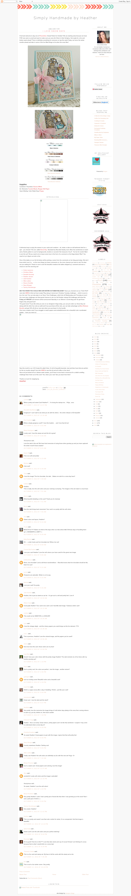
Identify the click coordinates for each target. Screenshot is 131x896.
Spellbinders (62, 389)
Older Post (85, 874)
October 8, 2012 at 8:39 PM (35, 727)
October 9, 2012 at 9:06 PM (35, 801)
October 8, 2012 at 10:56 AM (35, 639)
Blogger (105, 171)
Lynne (25, 572)
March (97, 413)
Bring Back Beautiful (100, 264)
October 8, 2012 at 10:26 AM (35, 618)
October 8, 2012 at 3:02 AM (35, 425)
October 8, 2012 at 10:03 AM (35, 598)
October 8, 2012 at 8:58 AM (35, 545)
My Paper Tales (98, 137)
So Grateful (98, 366)
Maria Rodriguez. (29, 430)
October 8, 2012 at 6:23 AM (35, 458)
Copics (48, 389)
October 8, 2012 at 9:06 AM (35, 555)
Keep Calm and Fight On (101, 371)
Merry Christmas (99, 382)
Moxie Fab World (104, 298)
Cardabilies (109, 268)
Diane (25, 666)
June (96, 406)
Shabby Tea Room (102, 308)
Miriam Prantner (29, 763)
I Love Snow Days (100, 389)
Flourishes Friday (99, 394)
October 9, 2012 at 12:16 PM (35, 778)
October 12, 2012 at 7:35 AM (35, 857)
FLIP (95, 280)
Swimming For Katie (107, 314)
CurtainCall (106, 276)
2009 (95, 425)
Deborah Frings (28, 720)
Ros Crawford (28, 420)
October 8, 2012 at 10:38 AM (35, 629)
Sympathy (96, 315)
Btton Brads (103, 266)
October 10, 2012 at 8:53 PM (35, 834)
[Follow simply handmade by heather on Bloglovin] (100, 103)
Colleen (26, 483)
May (96, 408)
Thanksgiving (95, 319)
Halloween (94, 289)
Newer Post (22, 874)
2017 (95, 341)
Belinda (26, 582)
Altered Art (94, 262)
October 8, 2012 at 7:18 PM (35, 715)
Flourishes (55, 389)
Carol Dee (27, 687)
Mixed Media (102, 295)
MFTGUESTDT (106, 291)
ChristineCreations (29, 732)
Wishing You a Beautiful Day (102, 378)
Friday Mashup (106, 286)
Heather (26, 816)
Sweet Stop (107, 312)
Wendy (26, 496)
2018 (95, 339)
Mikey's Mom (98, 135)
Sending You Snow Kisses (102, 368)
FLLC (51, 389)
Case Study (106, 269)
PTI (103, 300)
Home (54, 874)
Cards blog (97, 269)
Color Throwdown (96, 274)
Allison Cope (27, 603)
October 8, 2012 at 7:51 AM (35, 491)
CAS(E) (103, 268)
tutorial (101, 326)
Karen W (26, 453)
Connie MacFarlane (30, 549)
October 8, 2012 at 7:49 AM (35, 479)
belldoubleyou (28, 560)
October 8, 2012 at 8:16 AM (35, 522)
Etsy (111, 278)
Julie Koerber (28, 592)
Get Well (108, 288)
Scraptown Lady (106, 305)
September (98, 399)
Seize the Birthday (97, 307)
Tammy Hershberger (30, 806)
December (98, 355)
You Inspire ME (99, 392)
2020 (95, 337)
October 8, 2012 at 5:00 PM (35, 692)
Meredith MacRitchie (30, 410)
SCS (93, 305)
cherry (26, 644)
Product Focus (106, 303)
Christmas (95, 271)
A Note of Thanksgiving (101, 364)
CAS (99, 268)
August (97, 401)
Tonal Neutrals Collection (54, 181)
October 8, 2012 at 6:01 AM (35, 448)
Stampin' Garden (98, 142)
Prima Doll (99, 303)
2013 (95, 351)
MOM (103, 293)
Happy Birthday (99, 385)
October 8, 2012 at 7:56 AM (35, 512)
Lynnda (26, 399)
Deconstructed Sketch (97, 278)
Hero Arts (101, 289)
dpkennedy (27, 828)
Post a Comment (24, 871)
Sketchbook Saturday (105, 310)
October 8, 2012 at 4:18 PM (35, 682)
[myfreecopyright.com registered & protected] (102, 446)
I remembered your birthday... (102, 362)
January (97, 418)
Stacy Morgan (28, 742)
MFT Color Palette (96, 291)
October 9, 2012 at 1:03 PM (35, 789)
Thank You (106, 317)
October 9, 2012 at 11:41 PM (35, 811)
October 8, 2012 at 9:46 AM (35, 588)
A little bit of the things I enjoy (102, 116)
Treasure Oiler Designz (100, 145)
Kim (25, 861)
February (97, 415)
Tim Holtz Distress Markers (106, 319)
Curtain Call (95, 276)
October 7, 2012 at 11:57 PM (35, 405)
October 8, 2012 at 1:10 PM (35, 661)
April (96, 411)
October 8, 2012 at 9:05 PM (35, 748)
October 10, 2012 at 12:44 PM (36, 824)
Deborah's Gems (99, 126)
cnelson (26, 613)
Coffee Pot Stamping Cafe (101, 118)
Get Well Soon (99, 380)
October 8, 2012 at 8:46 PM (35, 738)
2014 (95, 348)
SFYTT (98, 305)
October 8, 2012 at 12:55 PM (35, 649)
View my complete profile (102, 56)
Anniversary (102, 262)
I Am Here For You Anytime (102, 375)
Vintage (108, 324)
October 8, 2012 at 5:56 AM (35, 436)
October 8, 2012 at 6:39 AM (35, 468)
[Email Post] (64, 387)
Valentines (101, 324)
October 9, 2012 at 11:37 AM (35, 768)
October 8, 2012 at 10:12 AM (35, 608)
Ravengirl (27, 839)
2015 (95, 346)
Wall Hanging (95, 326)
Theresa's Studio (29, 851)
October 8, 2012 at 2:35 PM (35, 672)
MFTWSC (95, 293)
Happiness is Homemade (101, 387)
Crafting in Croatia (99, 121)
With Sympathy (99, 373)
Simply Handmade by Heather (65, 18)
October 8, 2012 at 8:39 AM (35, 534)
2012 (95, 353)
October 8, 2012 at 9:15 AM (35, 567)
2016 (95, 344)
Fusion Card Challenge (97, 288)
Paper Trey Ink (100, 302)
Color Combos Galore (106, 271)
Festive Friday (104, 282)
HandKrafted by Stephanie (101, 132)
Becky (25, 506)
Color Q (108, 273)
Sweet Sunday (96, 314)
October (97, 359)
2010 (95, 423)
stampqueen (27, 697)
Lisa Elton (27, 654)
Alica (25, 773)
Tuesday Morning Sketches (98, 322)
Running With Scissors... (101, 140)
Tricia (25, 473)
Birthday (109, 262)
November (98, 357)
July (96, 404)
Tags (103, 315)
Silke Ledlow (27, 753)
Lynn (25, 623)
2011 (95, 420)
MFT (106, 289)
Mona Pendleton (29, 793)
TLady (26, 527)
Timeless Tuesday (101, 321)
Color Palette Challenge (99, 273)
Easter (106, 278)
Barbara (26, 463)
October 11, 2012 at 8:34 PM (35, 846)
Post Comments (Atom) (35, 878)
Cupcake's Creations (100, 123)
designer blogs (69, 893)
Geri (25, 516)
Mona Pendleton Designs (106, 296)
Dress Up (97, 396)
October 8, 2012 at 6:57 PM (35, 702)
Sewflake (26, 707)
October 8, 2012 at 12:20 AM (35, 415)
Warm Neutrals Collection (54, 173)
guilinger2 (27, 676)
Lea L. (26, 633)
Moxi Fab (96, 298)
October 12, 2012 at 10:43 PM (36, 867)
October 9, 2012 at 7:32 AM (35, 758)
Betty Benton (28, 539)
